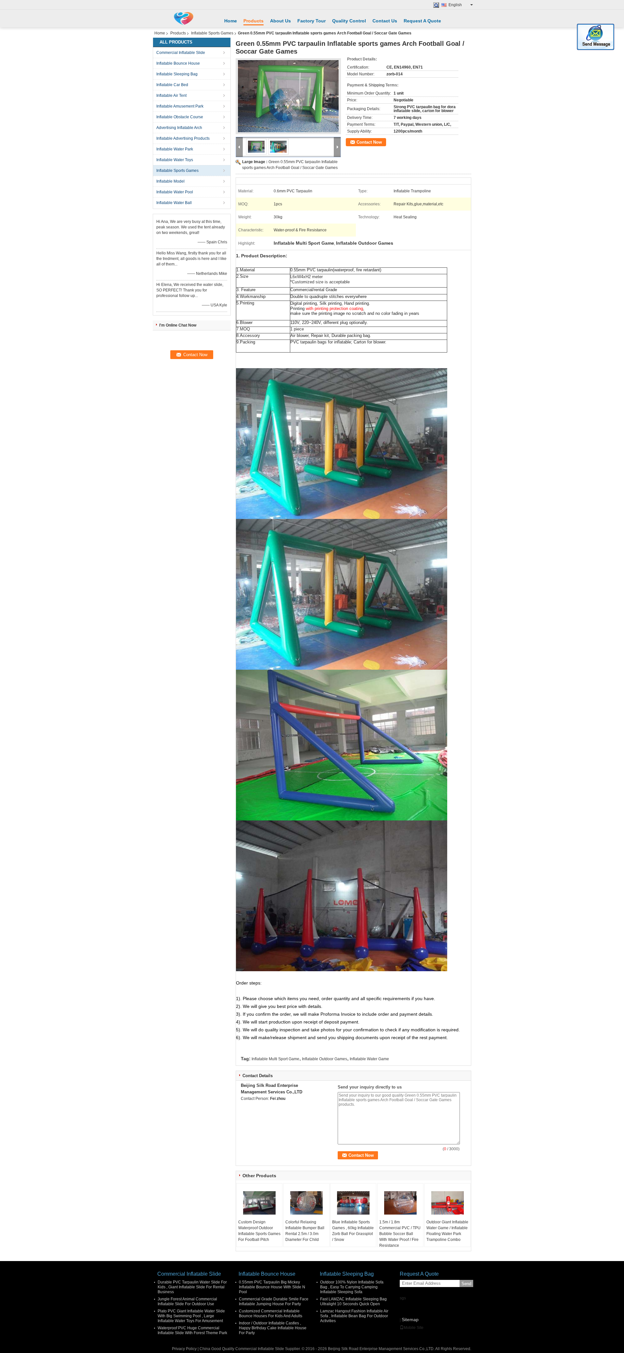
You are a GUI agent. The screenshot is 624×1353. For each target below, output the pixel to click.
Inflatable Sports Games (212, 33)
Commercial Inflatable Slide (180, 52)
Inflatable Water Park (174, 149)
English (455, 5)
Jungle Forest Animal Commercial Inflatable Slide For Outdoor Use (187, 1301)
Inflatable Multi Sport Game (275, 1059)
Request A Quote (422, 20)
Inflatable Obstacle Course (179, 117)
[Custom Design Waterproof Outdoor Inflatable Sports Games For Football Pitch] (259, 1203)
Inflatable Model (170, 181)
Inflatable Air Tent (171, 95)
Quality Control (349, 20)
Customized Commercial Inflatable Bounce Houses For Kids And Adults (270, 1313)
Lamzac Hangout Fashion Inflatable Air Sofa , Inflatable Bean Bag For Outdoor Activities (354, 1316)
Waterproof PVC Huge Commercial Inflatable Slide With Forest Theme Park (192, 1330)
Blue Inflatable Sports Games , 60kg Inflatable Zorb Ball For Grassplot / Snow (353, 1231)
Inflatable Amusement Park (179, 106)
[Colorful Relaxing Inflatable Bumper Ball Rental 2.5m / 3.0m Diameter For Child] (306, 1203)
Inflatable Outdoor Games (324, 1059)
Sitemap (410, 1319)
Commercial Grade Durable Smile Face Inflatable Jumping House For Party (273, 1301)
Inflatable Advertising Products (183, 138)
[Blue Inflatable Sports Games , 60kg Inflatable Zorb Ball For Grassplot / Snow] (353, 1203)
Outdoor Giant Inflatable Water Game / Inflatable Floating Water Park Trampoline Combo (447, 1231)
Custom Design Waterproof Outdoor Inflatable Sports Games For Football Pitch (259, 1231)
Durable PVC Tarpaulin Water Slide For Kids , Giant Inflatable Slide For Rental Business (192, 1287)
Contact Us (384, 20)
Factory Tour (311, 20)
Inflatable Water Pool (174, 192)
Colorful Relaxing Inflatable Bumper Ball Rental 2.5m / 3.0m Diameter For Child (304, 1231)
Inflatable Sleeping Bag (177, 74)
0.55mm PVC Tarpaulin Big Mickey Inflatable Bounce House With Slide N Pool (272, 1287)
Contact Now (369, 142)
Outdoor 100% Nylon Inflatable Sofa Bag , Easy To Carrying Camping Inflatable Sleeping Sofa (352, 1287)
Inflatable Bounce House (178, 63)
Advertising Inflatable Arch (179, 127)
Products (253, 20)
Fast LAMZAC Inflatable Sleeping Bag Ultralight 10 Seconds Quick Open (353, 1301)
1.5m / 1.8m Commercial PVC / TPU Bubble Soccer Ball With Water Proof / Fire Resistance (400, 1234)
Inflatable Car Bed (172, 85)
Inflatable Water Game (369, 1059)
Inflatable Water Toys (174, 160)
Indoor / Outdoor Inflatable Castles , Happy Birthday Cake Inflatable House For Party (272, 1328)
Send (466, 1283)
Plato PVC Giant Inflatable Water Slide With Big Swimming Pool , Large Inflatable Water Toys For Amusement (191, 1316)
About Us (280, 20)
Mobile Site (413, 1327)
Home (230, 20)
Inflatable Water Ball (174, 202)
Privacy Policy (184, 1349)
